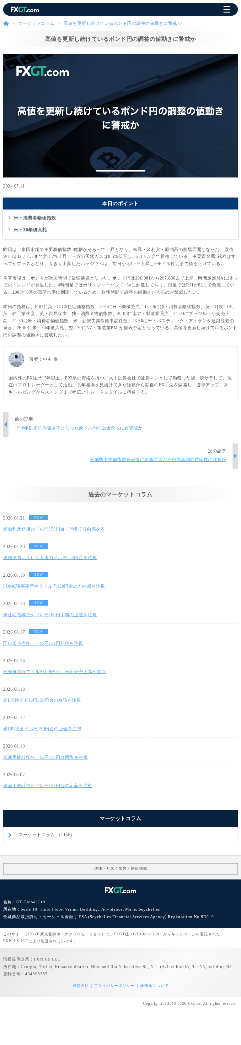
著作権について (154, 985)
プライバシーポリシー (114, 985)
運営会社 (80, 985)
